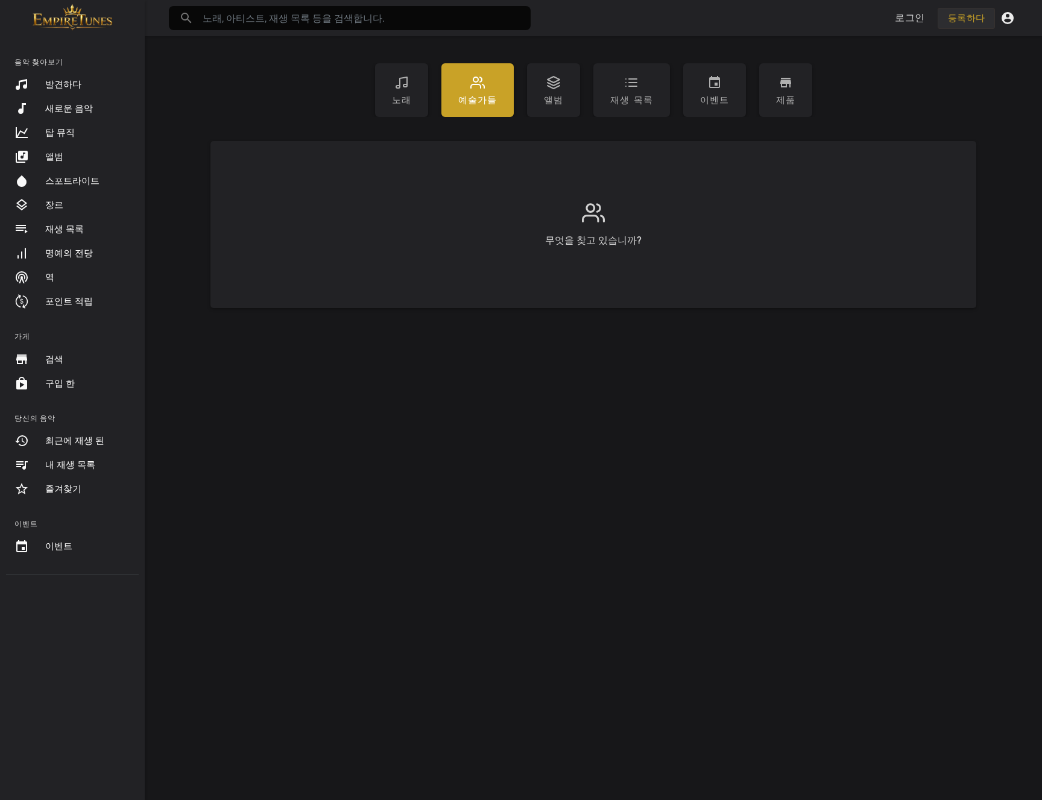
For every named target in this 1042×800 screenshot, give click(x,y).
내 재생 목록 (70, 464)
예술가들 (477, 100)
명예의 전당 (69, 253)
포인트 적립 (69, 301)
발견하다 (63, 84)
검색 (54, 359)
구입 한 (60, 383)
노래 (401, 100)
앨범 (54, 156)
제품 (785, 100)
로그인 (909, 18)
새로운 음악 (69, 108)
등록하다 (966, 18)
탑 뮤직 (60, 132)
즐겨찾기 (63, 488)
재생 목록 (64, 229)
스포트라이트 (72, 180)
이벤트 (58, 546)
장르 (54, 205)
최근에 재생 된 (74, 440)
